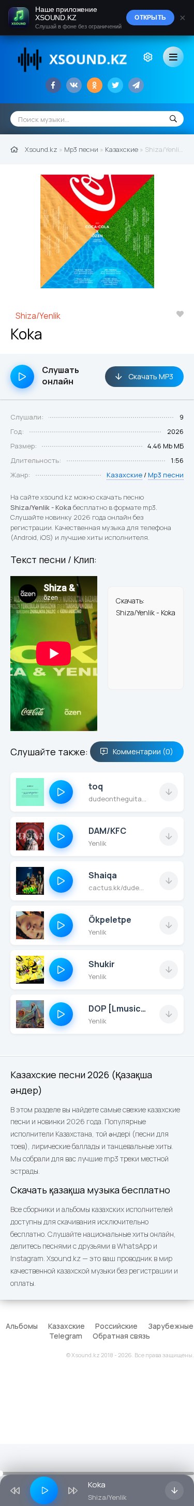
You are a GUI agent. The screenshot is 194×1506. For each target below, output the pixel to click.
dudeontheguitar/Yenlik (117, 798)
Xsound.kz (41, 149)
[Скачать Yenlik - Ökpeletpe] (168, 925)
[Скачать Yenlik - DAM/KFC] (168, 836)
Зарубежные (170, 1326)
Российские (116, 1326)
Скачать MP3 (150, 376)
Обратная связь (121, 1336)
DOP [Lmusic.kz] (117, 1008)
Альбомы (22, 1326)
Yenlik (97, 843)
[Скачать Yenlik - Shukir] (168, 969)
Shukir (101, 964)
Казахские (121, 149)
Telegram (65, 1336)
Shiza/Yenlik (38, 315)
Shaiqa (102, 875)
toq (95, 786)
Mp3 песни (81, 149)
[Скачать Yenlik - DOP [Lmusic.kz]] (168, 1014)
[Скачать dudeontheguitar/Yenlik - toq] (168, 792)
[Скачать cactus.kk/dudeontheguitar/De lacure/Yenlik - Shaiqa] (168, 881)
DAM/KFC (107, 830)
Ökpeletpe (109, 919)
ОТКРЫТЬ (150, 17)
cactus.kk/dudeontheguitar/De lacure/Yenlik (117, 887)
